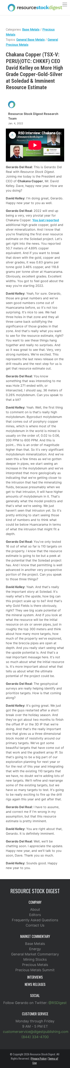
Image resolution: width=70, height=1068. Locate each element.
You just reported (45, 220)
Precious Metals (35, 965)
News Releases (35, 984)
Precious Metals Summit (35, 970)
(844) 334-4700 (35, 1037)
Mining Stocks (35, 959)
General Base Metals (30, 40)
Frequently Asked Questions (35, 920)
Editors (35, 915)
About (35, 909)
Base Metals (30, 29)
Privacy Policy (38, 1058)
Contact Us (35, 925)
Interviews (35, 977)
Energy (35, 949)
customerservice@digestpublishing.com (35, 1032)
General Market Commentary (35, 954)
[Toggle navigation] (65, 4)
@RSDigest (57, 1003)
